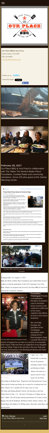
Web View (43, 418)
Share (26, 83)
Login (45, 416)
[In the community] (24, 139)
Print (6, 416)
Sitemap (12, 416)
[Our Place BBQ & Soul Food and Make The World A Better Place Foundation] (21, 256)
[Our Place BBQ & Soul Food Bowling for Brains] (14, 315)
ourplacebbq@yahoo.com (11, 59)
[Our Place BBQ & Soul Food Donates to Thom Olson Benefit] (14, 364)
